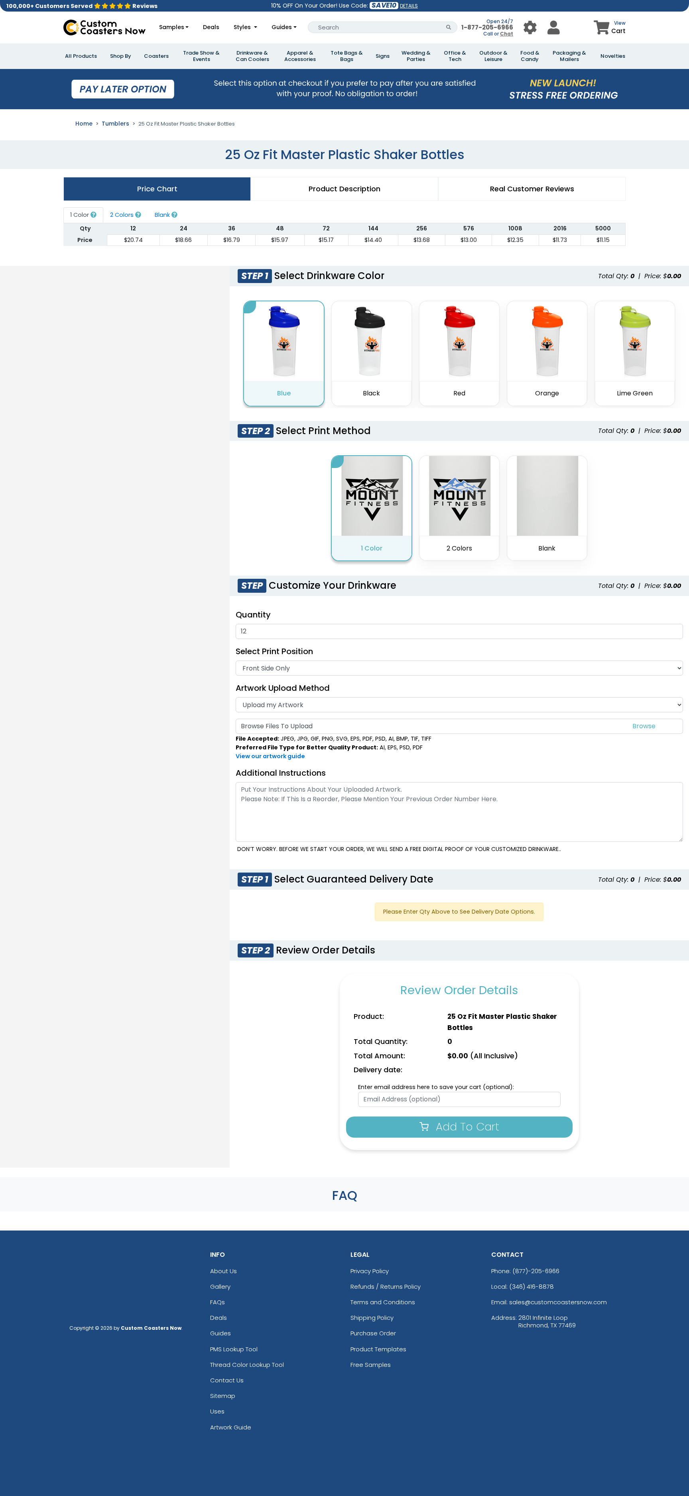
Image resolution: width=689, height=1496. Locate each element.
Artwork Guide (230, 1427)
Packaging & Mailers (569, 56)
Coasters (156, 56)
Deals (211, 27)
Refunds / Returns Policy (385, 1286)
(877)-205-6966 (535, 1271)
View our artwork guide (270, 756)
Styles (243, 27)
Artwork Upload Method (283, 688)
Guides (282, 27)
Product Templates (378, 1349)
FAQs (217, 1302)
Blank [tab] (163, 215)
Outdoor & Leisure (493, 56)
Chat (506, 33)
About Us (223, 1271)
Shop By (120, 56)
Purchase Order (373, 1333)
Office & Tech (455, 56)
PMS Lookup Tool (234, 1349)
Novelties (612, 56)
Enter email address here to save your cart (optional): (436, 1087)
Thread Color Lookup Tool (247, 1364)
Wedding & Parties (416, 56)
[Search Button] (448, 27)
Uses (217, 1411)
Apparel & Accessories (300, 56)
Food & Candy (529, 56)
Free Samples (370, 1364)
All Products (81, 56)
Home (84, 124)
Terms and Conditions (382, 1302)
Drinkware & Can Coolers (252, 56)
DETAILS (409, 5)
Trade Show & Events (201, 56)
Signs (383, 56)
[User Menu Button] (530, 27)
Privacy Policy (369, 1271)
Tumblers (115, 124)
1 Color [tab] (80, 215)
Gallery (220, 1286)
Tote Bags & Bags (347, 56)
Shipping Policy (372, 1317)
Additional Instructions (281, 772)
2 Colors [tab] (122, 215)
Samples (171, 27)
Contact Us (227, 1380)
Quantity (253, 614)
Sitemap (222, 1396)
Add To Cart (466, 1126)
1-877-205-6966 (487, 27)
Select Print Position (274, 651)
